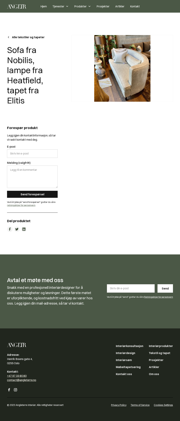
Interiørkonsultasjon (129, 346)
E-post (11, 146)
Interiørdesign (125, 353)
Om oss (154, 374)
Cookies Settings (163, 405)
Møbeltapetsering (128, 367)
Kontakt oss (124, 374)
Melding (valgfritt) (19, 162)
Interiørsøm (124, 360)
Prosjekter (103, 6)
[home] (20, 6)
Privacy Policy (118, 405)
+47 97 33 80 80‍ (17, 376)
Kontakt (135, 6)
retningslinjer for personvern (21, 205)
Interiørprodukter (161, 346)
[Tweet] (17, 229)
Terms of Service (140, 405)
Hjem (43, 6)
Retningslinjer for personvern (158, 297)
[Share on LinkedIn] (24, 229)
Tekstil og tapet (159, 353)
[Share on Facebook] (10, 229)
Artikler (119, 6)
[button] (60, 6)
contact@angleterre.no (21, 380)
